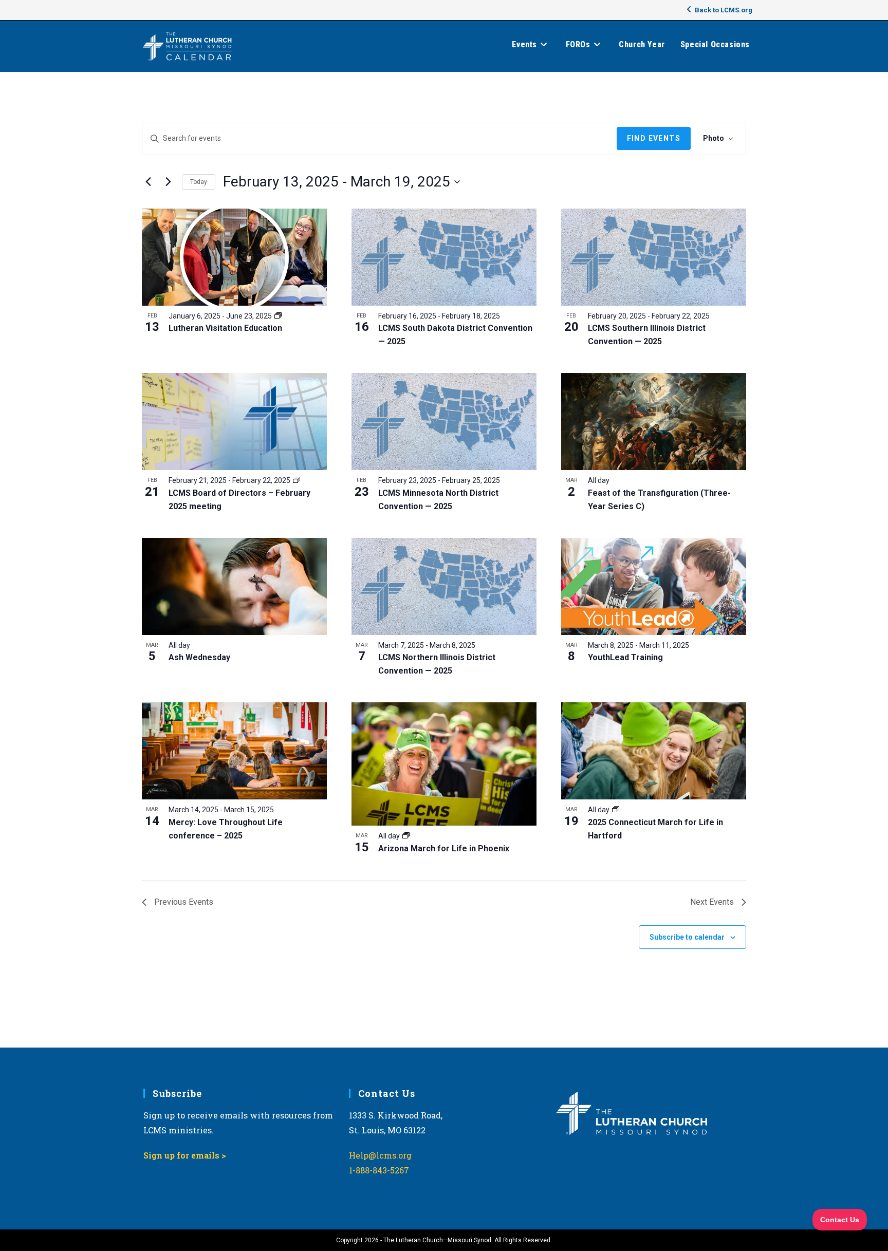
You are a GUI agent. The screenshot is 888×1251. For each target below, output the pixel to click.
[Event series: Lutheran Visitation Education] (278, 316)
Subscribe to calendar (687, 937)
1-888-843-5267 (379, 1170)
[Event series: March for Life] (406, 836)
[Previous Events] (148, 182)
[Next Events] (168, 182)
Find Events (653, 138)
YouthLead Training (625, 657)
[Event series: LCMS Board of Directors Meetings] (296, 480)
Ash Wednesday (199, 657)
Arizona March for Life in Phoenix (443, 848)
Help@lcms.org (380, 1155)
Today (198, 181)
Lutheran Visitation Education (225, 328)
